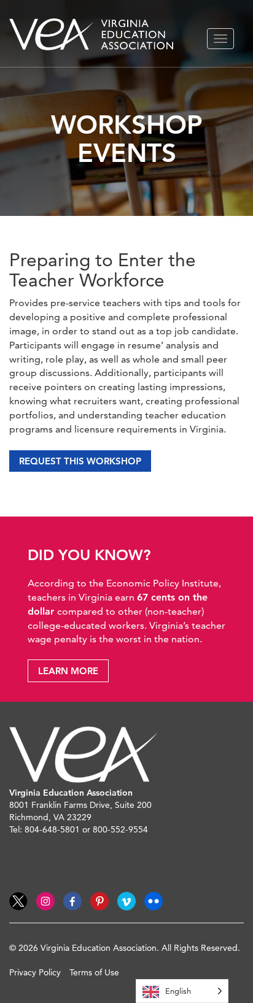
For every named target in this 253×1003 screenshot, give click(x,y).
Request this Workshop (80, 461)
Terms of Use (94, 972)
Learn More (68, 671)
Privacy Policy (35, 972)
